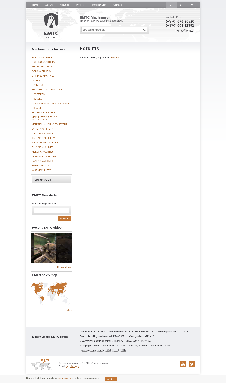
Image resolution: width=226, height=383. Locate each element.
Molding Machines (43, 152)
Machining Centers (43, 112)
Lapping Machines (42, 161)
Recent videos (64, 267)
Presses (37, 99)
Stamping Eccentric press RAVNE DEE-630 (102, 345)
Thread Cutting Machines (47, 89)
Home (35, 5)
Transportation (99, 5)
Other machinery (42, 129)
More (69, 310)
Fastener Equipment (44, 156)
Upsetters (38, 94)
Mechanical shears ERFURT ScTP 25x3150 (131, 331)
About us (64, 5)
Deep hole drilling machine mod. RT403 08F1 (103, 336)
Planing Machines (42, 147)
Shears (36, 108)
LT (181, 5)
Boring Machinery (43, 57)
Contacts (118, 5)
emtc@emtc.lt (185, 30)
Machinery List (43, 179)
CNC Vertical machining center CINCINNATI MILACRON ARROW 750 (115, 341)
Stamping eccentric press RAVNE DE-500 (149, 345)
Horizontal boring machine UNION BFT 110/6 (103, 350)
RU (191, 5)
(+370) (180, 21)
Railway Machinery (43, 133)
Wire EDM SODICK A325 (93, 331)
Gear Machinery (41, 71)
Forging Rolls (40, 165)
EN (171, 5)
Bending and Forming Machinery (51, 103)
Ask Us (49, 5)
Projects (80, 5)
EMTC (51, 25)
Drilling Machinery (43, 62)
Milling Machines (42, 67)
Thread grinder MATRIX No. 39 (173, 331)
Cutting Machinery (43, 138)
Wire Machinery (41, 170)
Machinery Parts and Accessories (44, 118)
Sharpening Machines (45, 142)
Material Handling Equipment (94, 57)
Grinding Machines (43, 76)
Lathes (36, 80)
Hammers (37, 85)
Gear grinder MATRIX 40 (141, 336)
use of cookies (65, 378)
